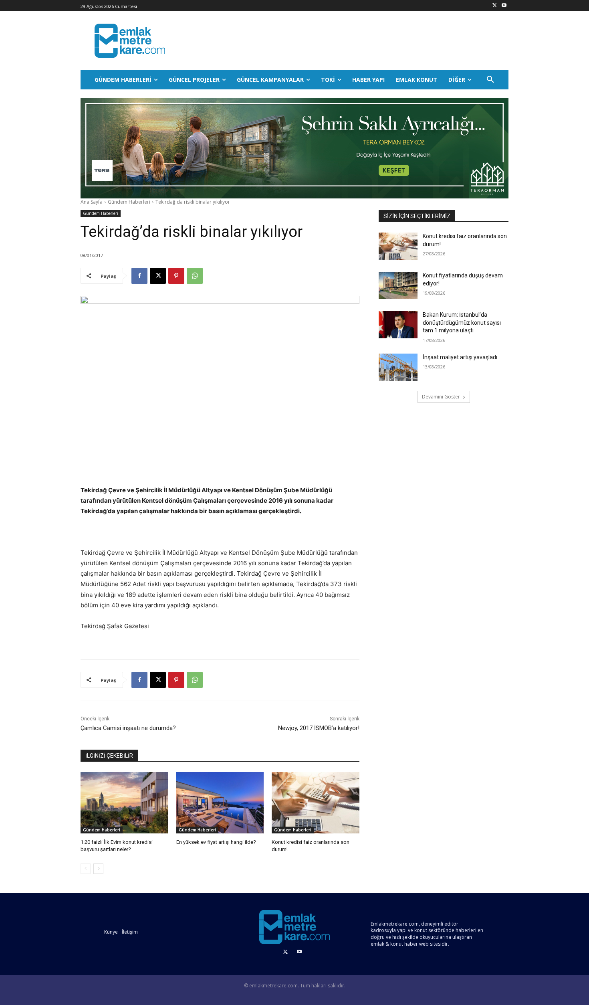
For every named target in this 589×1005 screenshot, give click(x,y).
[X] (494, 5)
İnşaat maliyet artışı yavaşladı (460, 357)
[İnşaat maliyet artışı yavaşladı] (398, 367)
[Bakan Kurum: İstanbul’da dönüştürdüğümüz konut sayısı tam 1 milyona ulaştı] (398, 324)
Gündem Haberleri (129, 201)
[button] (490, 79)
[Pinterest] (176, 276)
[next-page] (98, 868)
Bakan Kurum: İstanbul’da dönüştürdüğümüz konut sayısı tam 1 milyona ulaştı (462, 322)
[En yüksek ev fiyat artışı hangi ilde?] (220, 802)
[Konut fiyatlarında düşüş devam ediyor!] (398, 285)
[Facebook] (139, 276)
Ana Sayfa (92, 201)
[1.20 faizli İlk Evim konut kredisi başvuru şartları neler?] (124, 802)
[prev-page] (86, 868)
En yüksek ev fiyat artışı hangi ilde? (216, 842)
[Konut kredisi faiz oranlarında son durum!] (315, 802)
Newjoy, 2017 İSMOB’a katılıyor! (318, 728)
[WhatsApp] (195, 276)
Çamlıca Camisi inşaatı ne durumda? (128, 728)
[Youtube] (503, 5)
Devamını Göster (441, 396)
